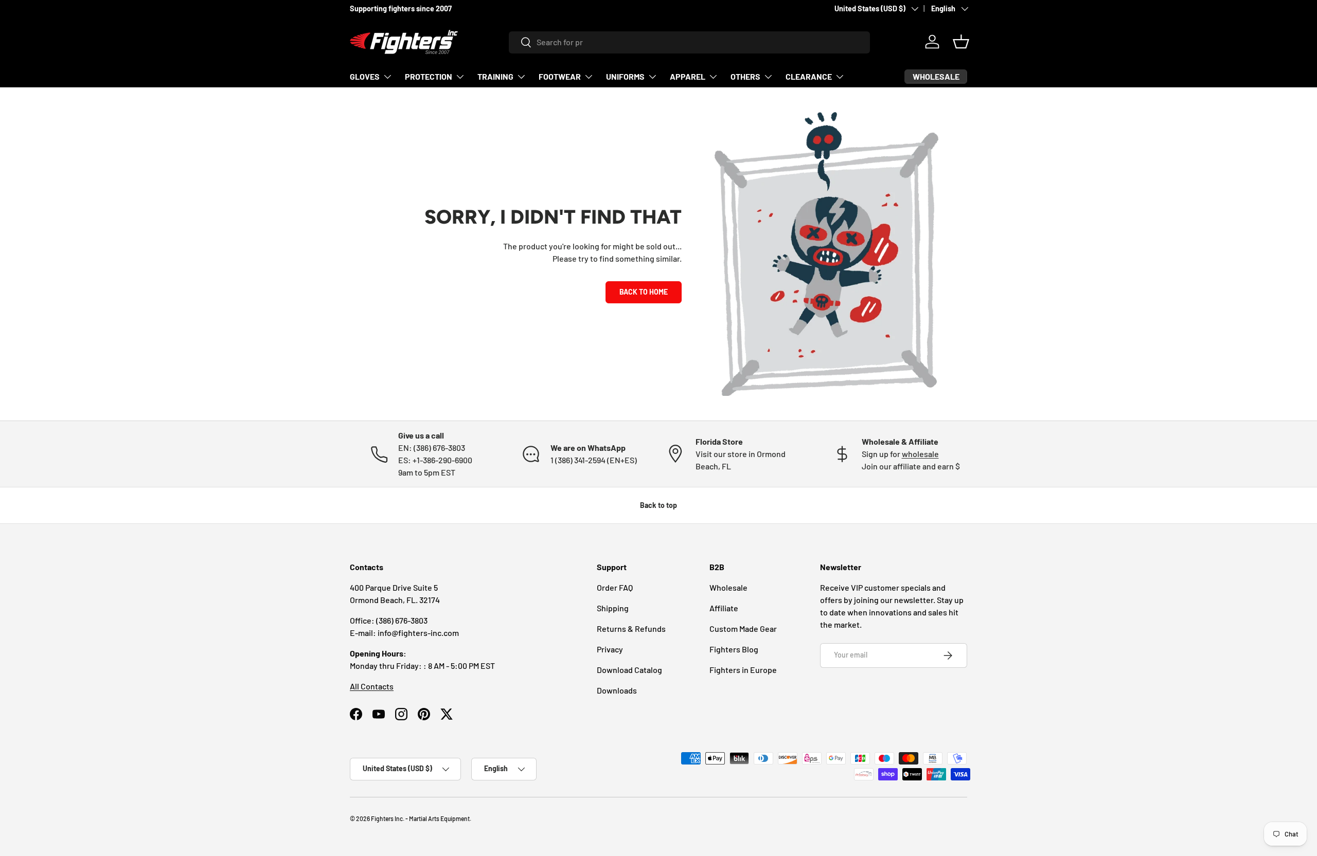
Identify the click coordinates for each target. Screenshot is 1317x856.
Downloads (617, 690)
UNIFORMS (625, 76)
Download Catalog (629, 670)
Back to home (643, 291)
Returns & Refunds (631, 628)
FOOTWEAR (560, 76)
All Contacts (372, 686)
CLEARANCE (809, 76)
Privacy (610, 649)
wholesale (920, 454)
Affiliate (723, 608)
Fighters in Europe (743, 670)
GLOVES (365, 76)
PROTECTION (428, 76)
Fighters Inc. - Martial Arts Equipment (420, 818)
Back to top (658, 505)
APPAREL (687, 76)
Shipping (613, 608)
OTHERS (745, 76)
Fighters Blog (733, 649)
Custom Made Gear (743, 628)
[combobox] (689, 42)
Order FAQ (615, 587)
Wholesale (728, 587)
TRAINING (495, 76)
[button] (961, 41)
